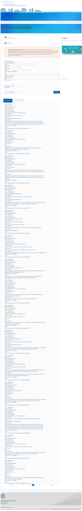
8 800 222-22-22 (4, 502)
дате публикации (18, 100)
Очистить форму (10, 92)
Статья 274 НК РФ (9, 196)
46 (42, 485)
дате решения (7, 100)
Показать (56, 92)
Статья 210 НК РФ (18, 247)
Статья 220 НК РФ (18, 115)
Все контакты (4, 503)
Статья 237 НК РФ (27, 247)
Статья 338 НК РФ (9, 222)
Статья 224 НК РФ (27, 342)
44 (36, 485)
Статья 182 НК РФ (9, 393)
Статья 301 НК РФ (18, 196)
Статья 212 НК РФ (18, 342)
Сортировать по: (7, 98)
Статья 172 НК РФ (18, 316)
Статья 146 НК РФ (9, 142)
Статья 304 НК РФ (27, 196)
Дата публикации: (9, 104)
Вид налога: (8, 117)
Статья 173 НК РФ (27, 446)
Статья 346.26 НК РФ (10, 167)
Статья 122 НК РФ (9, 418)
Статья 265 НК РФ (36, 418)
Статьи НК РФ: (8, 114)
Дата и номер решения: (10, 107)
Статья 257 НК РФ (27, 418)
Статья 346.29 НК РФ (10, 291)
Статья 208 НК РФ (9, 115)
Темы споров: (8, 119)
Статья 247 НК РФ (18, 418)
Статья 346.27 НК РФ (20, 367)
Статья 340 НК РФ (18, 222)
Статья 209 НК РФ (9, 247)
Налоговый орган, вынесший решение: (10, 110)
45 (39, 485)
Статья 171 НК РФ (9, 316)
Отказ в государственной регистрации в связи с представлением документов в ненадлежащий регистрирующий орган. (24, 271)
